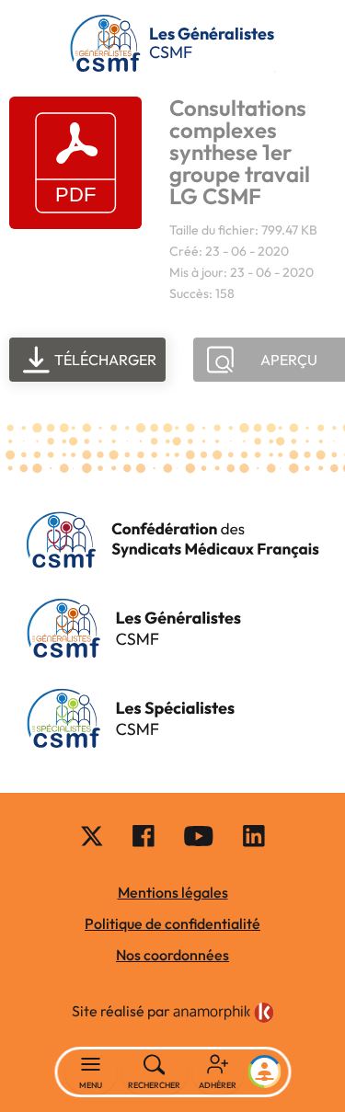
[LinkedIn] (254, 834)
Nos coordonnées (172, 955)
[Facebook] (143, 834)
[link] (223, 1013)
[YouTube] (198, 834)
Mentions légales (173, 892)
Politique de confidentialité (172, 923)
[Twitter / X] (92, 834)
